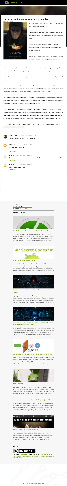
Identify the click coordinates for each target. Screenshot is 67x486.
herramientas (19, 127)
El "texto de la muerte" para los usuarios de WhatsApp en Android (31, 231)
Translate (27, 208)
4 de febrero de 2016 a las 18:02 (24, 164)
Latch (47, 26)
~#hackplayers (16, 3)
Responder (12, 141)
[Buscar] (25, 3)
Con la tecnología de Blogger (34, 483)
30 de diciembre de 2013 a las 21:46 (23, 144)
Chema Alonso (13, 135)
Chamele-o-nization (18, 383)
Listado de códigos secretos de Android (24, 260)
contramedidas (8, 127)
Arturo (11, 144)
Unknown (12, 155)
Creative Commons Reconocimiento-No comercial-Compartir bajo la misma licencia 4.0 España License (33, 456)
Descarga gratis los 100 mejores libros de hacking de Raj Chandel (31, 400)
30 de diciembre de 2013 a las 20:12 (28, 135)
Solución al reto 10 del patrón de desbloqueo (25, 429)
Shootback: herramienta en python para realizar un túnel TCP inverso (32, 354)
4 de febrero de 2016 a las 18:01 (24, 155)
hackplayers (24, 454)
